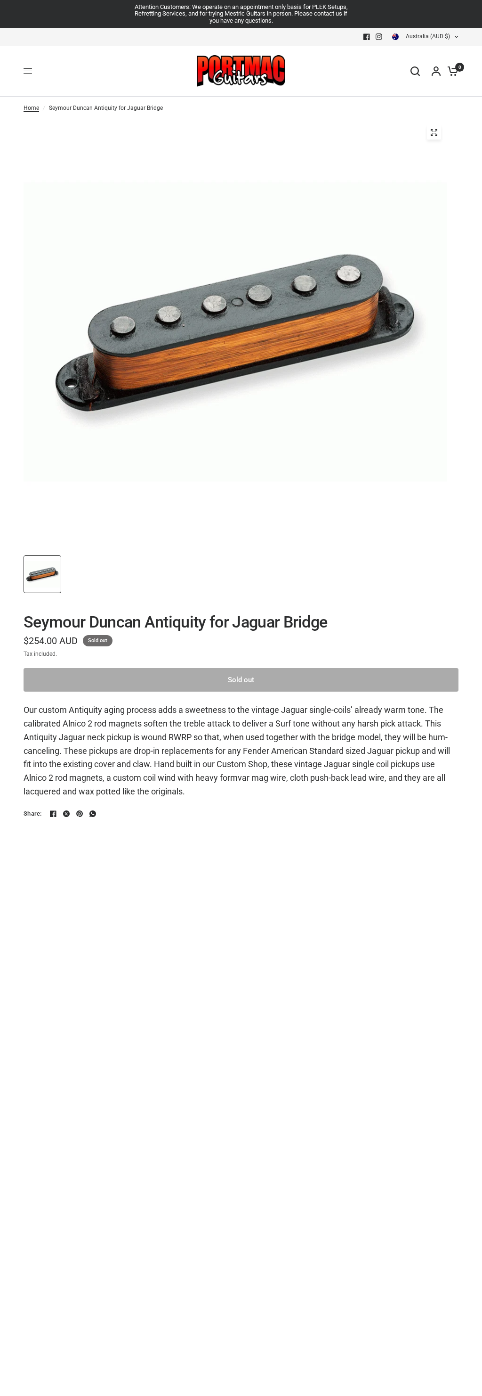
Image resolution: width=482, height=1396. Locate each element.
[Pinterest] (79, 813)
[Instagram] (379, 37)
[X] (66, 813)
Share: (33, 813)
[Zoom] (434, 132)
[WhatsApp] (92, 813)
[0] (450, 71)
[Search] (415, 71)
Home (31, 108)
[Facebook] (367, 37)
